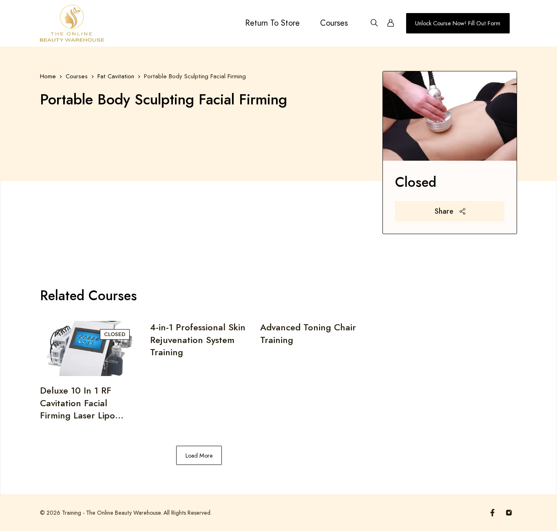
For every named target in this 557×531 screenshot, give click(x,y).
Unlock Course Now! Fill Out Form (457, 23)
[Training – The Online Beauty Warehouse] (72, 23)
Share (445, 211)
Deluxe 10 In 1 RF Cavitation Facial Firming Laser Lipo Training (77, 402)
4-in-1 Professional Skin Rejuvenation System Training (197, 339)
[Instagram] (509, 512)
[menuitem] (272, 23)
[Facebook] (492, 512)
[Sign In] (390, 23)
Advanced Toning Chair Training (308, 333)
